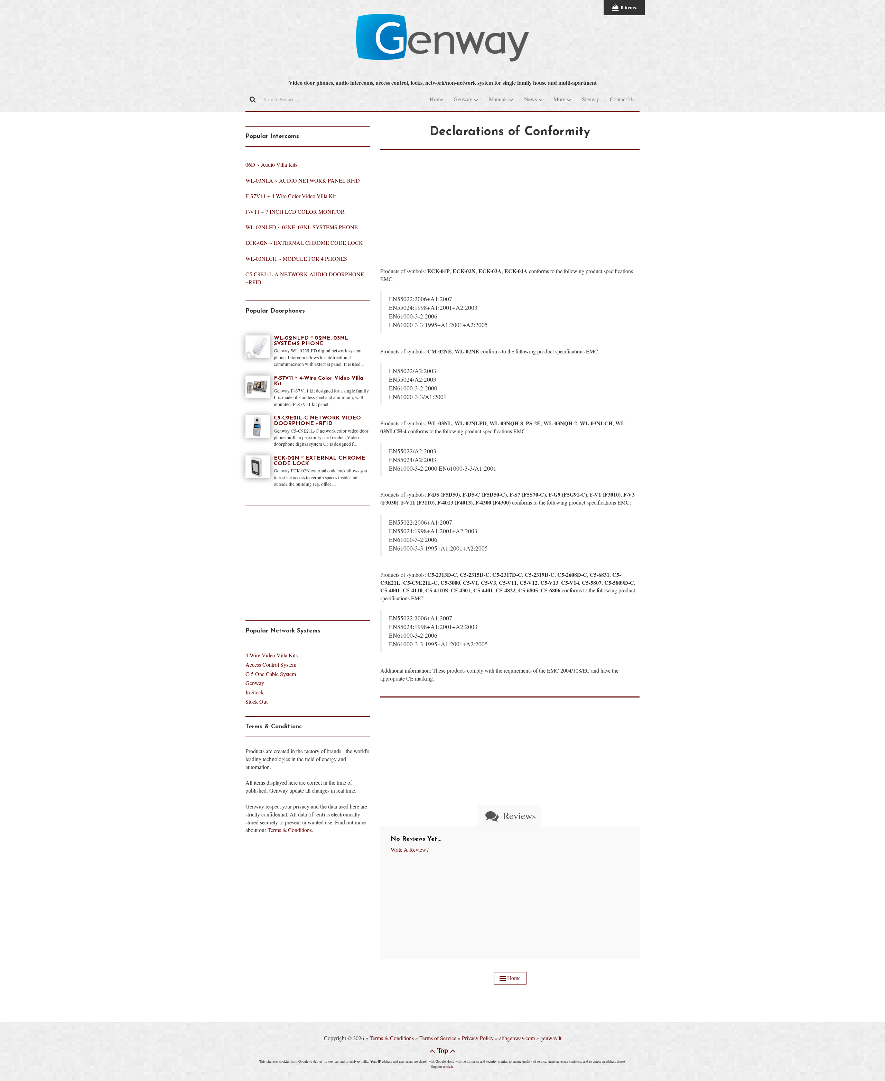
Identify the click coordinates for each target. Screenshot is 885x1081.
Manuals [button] (499, 99)
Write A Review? (410, 849)
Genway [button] (464, 99)
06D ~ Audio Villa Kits (271, 164)
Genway (254, 682)
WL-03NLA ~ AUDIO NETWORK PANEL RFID (302, 180)
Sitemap (590, 99)
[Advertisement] (510, 198)
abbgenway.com (517, 1038)
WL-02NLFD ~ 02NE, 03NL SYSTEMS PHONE (301, 227)
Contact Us (622, 99)
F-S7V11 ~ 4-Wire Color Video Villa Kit (290, 196)
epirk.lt (448, 1066)
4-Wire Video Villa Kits (271, 655)
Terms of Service (437, 1038)
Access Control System (270, 664)
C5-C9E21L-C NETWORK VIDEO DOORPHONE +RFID (317, 420)
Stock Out (256, 701)
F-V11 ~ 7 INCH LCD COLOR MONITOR (295, 211)
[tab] (509, 815)
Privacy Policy (478, 1038)
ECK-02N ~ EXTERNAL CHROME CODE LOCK (304, 242)
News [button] (531, 99)
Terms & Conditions (290, 829)
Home (436, 99)
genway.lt (550, 1038)
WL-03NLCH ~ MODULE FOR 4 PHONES (296, 258)
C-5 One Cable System (270, 673)
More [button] (560, 99)
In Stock (254, 692)
